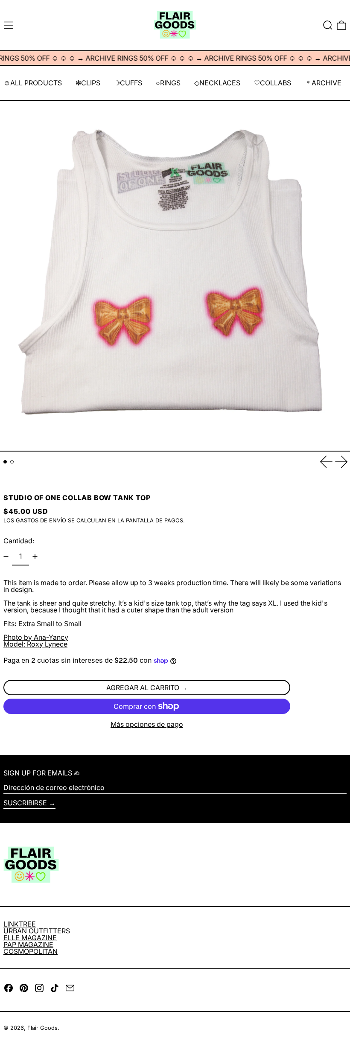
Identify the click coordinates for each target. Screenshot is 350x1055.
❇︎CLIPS (88, 83)
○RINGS (168, 83)
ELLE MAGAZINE (30, 937)
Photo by (35, 637)
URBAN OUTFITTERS (36, 931)
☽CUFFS (128, 83)
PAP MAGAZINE (28, 944)
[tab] (5, 461)
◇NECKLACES (217, 83)
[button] (328, 25)
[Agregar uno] (35, 556)
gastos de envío (41, 520)
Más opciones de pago (147, 724)
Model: (35, 644)
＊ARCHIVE (323, 83)
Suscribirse (25, 803)
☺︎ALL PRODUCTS (32, 83)
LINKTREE (19, 924)
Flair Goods (42, 1028)
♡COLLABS (272, 83)
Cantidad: (18, 540)
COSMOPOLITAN (30, 951)
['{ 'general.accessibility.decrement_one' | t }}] (6, 556)
